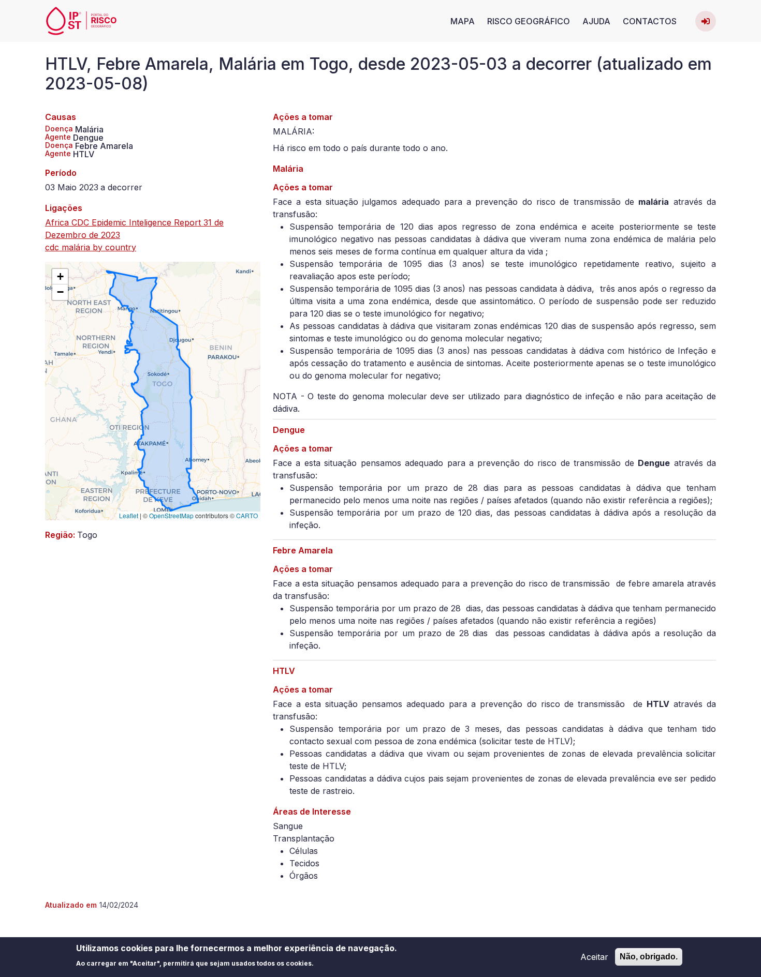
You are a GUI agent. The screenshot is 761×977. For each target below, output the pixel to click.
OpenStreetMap (171, 515)
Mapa (462, 21)
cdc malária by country (90, 247)
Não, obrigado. (649, 956)
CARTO (247, 515)
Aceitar (594, 957)
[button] (60, 276)
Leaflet (128, 515)
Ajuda (596, 21)
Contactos (650, 21)
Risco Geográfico (528, 21)
